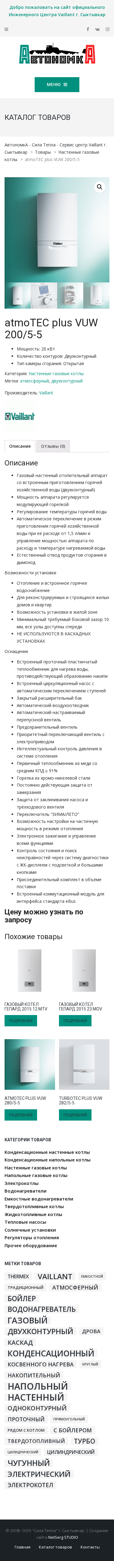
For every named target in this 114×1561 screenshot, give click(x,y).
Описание (20, 446)
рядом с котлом (26, 1430)
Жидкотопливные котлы (33, 1214)
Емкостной (92, 1276)
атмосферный (34, 381)
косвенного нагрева (41, 1364)
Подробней (21, 1020)
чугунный (29, 1463)
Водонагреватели (26, 1191)
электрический (39, 1474)
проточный (26, 1419)
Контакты (90, 1547)
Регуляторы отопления (32, 1237)
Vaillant (46, 393)
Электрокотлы (22, 1183)
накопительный (34, 1375)
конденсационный (51, 1353)
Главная (22, 1547)
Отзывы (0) (53, 446)
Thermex (18, 1276)
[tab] (20, 446)
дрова (91, 1331)
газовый (28, 1320)
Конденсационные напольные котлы (48, 1160)
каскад (20, 1342)
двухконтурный (67, 381)
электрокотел (30, 1485)
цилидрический (23, 1452)
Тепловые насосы (25, 1222)
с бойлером (73, 1430)
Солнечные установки (30, 1230)
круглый (90, 1364)
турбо (84, 1441)
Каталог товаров (55, 1547)
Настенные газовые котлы (56, 373)
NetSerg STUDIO (63, 1537)
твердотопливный (36, 1440)
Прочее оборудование (31, 1245)
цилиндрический (71, 1452)
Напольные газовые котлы (36, 1175)
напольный (38, 1386)
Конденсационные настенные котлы (47, 1152)
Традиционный (25, 1287)
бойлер (22, 1298)
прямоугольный (69, 1419)
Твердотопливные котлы (34, 1206)
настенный (36, 1397)
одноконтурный (37, 1408)
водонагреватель (42, 1309)
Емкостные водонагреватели (39, 1199)
